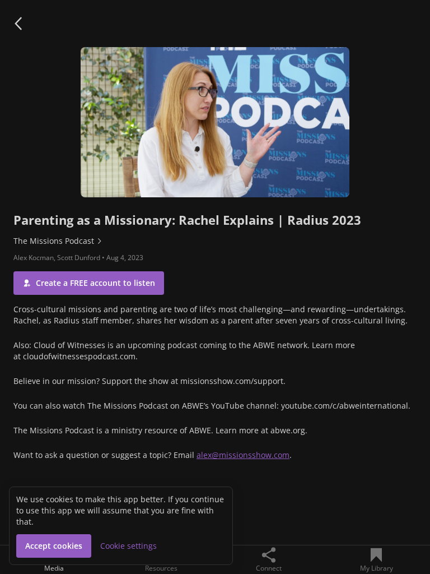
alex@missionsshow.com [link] (243, 455)
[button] (17, 23)
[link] (215, 241)
